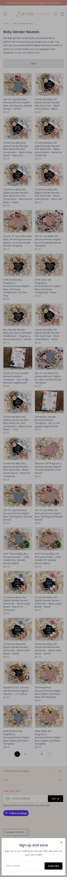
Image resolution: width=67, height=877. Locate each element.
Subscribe (53, 866)
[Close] (61, 842)
